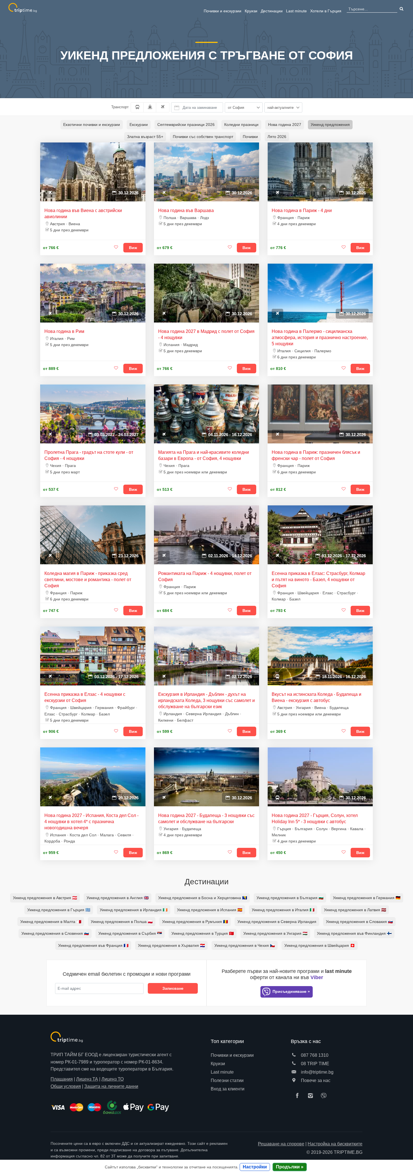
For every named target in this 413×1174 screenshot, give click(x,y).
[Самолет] (162, 107)
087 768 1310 (314, 1055)
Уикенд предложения (330, 124)
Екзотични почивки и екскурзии (91, 124)
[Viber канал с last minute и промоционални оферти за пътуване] (325, 1096)
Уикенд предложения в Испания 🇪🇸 (209, 910)
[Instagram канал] (312, 1096)
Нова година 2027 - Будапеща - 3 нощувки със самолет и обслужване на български (206, 818)
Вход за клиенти (227, 1088)
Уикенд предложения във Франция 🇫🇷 (93, 945)
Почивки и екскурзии (222, 11)
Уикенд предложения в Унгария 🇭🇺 (275, 933)
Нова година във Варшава (186, 210)
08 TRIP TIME (314, 1063)
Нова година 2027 (284, 124)
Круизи (251, 11)
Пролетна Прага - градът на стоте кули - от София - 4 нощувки (88, 455)
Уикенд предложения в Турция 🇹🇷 (202, 933)
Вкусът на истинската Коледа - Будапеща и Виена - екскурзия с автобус (316, 697)
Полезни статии (227, 1080)
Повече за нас (315, 1080)
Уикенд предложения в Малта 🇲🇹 (50, 921)
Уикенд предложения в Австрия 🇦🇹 (45, 898)
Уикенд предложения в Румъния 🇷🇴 (195, 921)
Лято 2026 (276, 136)
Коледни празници (241, 124)
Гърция (325, 11)
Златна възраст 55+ (145, 136)
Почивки (250, 136)
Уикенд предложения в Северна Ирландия (276, 921)
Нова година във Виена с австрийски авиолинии (83, 213)
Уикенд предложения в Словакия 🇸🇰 (359, 921)
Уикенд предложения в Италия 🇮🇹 (283, 910)
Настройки (255, 1166)
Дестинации (272, 11)
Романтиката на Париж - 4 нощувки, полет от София (204, 576)
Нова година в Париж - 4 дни (302, 210)
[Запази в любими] (116, 247)
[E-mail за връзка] (294, 1072)
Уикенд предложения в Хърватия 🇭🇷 (171, 945)
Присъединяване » (290, 991)
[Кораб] (150, 107)
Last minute (296, 11)
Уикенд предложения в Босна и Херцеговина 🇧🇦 (202, 898)
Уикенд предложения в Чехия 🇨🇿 (244, 945)
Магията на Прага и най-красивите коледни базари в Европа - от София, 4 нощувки (203, 455)
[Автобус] (137, 107)
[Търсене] (401, 8)
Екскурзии (139, 124)
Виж (133, 247)
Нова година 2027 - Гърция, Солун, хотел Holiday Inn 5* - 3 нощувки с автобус (315, 818)
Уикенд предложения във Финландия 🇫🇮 (354, 933)
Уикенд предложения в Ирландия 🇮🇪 (133, 910)
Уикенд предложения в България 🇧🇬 (290, 898)
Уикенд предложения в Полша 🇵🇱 (122, 921)
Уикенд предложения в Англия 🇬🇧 (118, 898)
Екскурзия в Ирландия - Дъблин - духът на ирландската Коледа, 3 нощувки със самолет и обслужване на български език (206, 700)
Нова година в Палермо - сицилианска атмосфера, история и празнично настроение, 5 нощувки (320, 337)
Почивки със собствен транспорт (203, 136)
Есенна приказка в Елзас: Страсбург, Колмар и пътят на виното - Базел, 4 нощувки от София (318, 579)
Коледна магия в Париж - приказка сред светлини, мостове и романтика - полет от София (87, 579)
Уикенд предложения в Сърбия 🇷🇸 (130, 933)
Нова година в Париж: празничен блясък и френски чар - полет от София (316, 455)
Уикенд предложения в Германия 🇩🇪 (366, 898)
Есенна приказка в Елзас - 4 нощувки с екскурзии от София (84, 697)
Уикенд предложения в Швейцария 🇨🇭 (319, 945)
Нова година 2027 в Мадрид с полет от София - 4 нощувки (206, 334)
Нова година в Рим (64, 331)
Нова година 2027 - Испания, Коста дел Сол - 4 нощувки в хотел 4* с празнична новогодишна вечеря (91, 821)
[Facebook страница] (298, 1096)
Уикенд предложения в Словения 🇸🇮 (55, 933)
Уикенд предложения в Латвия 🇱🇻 (355, 910)
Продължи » (289, 1166)
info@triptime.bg (316, 1072)
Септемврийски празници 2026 (186, 124)
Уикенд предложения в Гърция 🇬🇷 (58, 910)
